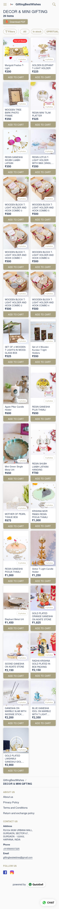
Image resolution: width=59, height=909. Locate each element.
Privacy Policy (11, 802)
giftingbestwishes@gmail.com (18, 857)
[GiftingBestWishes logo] (11, 4)
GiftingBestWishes (28, 4)
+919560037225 (11, 848)
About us (8, 797)
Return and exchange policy (18, 813)
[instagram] (11, 872)
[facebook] (5, 872)
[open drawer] (5, 4)
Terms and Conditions (15, 807)
